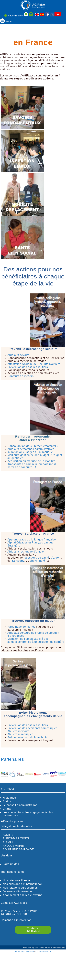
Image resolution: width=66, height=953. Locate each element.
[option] (4, 774)
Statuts (7, 801)
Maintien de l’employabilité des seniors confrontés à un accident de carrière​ (35, 640)
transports (18, 560)
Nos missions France (16, 880)
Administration (59, 947)
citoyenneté (37, 560)
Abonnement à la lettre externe (22, 895)
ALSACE (8, 842)
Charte (7, 808)
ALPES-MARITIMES (16, 838)
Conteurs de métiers (20, 376)
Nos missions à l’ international (22, 884)
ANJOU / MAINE (13, 845)
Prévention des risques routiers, (28, 725)
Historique (9, 797)
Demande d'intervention (18, 891)
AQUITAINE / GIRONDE (18, 849)
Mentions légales (31, 947)
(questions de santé (36, 557)
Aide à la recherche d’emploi (26, 551)
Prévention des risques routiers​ (27, 367)
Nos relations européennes (20, 887)
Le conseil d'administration (20, 805)
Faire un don (11, 864)
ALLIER (8, 834)
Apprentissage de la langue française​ (31, 539)
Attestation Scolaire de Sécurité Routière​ (33, 364)
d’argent (56, 557)
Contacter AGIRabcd (33, 930)
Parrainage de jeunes (21, 626)
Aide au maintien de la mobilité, (27, 737)
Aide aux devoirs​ (18, 355)
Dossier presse (13, 821)
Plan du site (45, 947)
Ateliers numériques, (20, 734)
